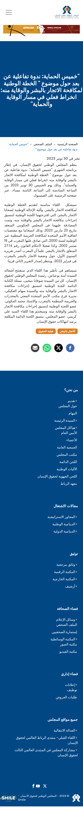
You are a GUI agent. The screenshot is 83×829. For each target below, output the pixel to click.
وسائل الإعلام (65, 619)
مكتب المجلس (67, 454)
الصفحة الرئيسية (67, 144)
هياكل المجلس (65, 427)
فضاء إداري (69, 673)
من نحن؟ (71, 389)
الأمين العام (69, 432)
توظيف (72, 689)
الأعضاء (71, 440)
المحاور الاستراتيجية (61, 516)
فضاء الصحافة (67, 608)
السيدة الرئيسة (64, 420)
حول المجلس (68, 406)
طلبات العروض (66, 697)
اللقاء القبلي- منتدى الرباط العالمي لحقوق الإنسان (47, 740)
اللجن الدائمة (68, 461)
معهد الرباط (68, 483)
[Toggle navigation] (8, 12)
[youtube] (38, 786)
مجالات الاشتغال (66, 505)
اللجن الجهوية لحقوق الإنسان (57, 476)
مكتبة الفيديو (68, 651)
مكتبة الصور (68, 644)
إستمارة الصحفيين (64, 631)
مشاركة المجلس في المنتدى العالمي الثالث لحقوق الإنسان (46, 753)
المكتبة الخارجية (64, 579)
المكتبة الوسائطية (62, 639)
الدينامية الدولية (64, 531)
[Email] (35, 348)
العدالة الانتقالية (64, 730)
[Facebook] (70, 348)
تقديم (71, 400)
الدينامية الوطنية (63, 524)
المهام (73, 413)
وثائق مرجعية (65, 564)
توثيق (74, 553)
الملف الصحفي (42, 144)
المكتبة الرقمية (64, 571)
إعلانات (70, 684)
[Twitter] (58, 348)
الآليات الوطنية (67, 469)
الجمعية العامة (67, 447)
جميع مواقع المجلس (63, 719)
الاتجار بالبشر (67, 331)
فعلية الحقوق (45, 331)
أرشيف (70, 586)
